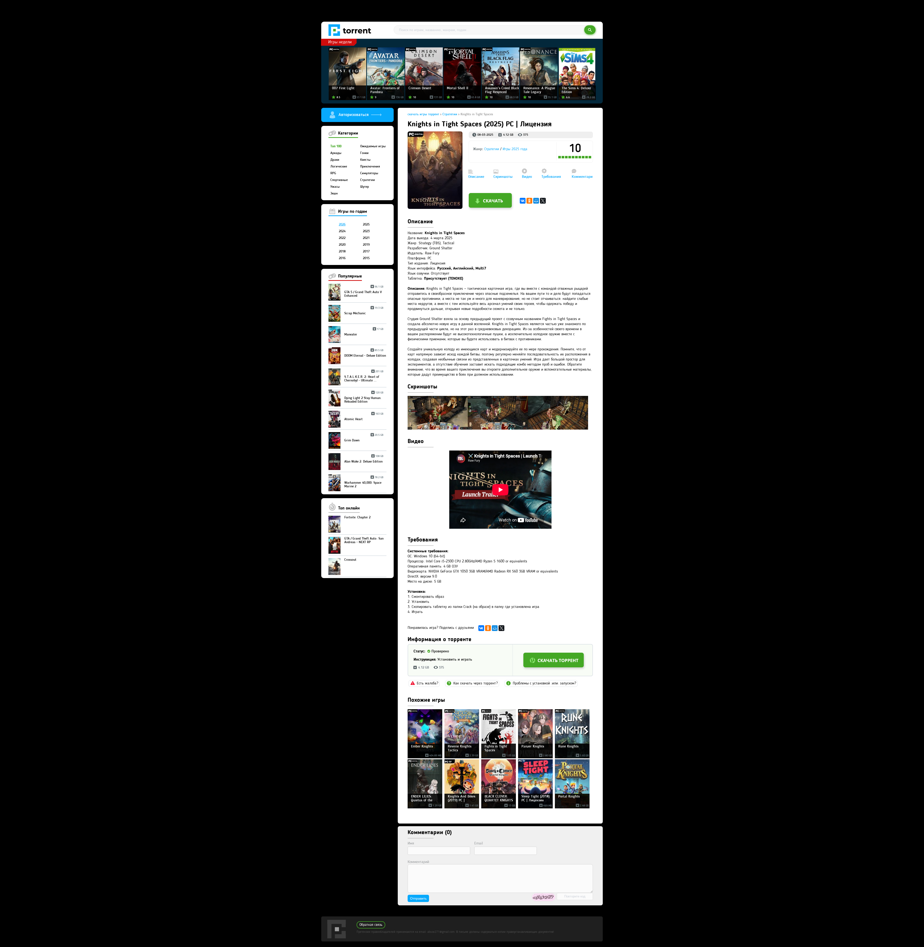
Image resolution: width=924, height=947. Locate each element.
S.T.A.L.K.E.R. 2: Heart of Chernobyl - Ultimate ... (363, 377)
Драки (334, 159)
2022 (342, 238)
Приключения (370, 166)
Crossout (350, 559)
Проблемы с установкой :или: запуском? (544, 683)
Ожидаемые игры (373, 146)
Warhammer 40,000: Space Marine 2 (363, 482)
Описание (476, 177)
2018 (342, 251)
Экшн (334, 193)
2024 (342, 231)
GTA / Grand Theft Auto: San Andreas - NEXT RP (364, 540)
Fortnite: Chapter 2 (357, 517)
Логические (338, 166)
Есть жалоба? (427, 683)
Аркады (335, 153)
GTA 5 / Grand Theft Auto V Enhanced (363, 292)
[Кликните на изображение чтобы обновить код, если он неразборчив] (544, 897)
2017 (366, 251)
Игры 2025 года (515, 149)
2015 (366, 258)
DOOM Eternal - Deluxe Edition (365, 353)
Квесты (365, 159)
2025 (366, 224)
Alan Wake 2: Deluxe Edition (363, 459)
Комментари (582, 177)
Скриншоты (503, 177)
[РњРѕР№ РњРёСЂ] (536, 201)
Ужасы (335, 186)
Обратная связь (370, 925)
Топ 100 (335, 146)
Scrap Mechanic (363, 311)
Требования (551, 177)
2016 (342, 258)
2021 (366, 238)
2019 (366, 244)
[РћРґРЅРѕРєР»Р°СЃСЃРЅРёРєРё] (529, 201)
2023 (366, 231)
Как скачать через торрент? (475, 683)
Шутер (364, 186)
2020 (342, 244)
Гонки (364, 153)
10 (590, 157)
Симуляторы (369, 173)
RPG (333, 173)
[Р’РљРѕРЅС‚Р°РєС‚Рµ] (523, 201)
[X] (543, 201)
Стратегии (367, 180)
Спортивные (339, 180)
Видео (527, 177)
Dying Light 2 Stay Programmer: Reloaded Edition (363, 398)
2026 (342, 224)
